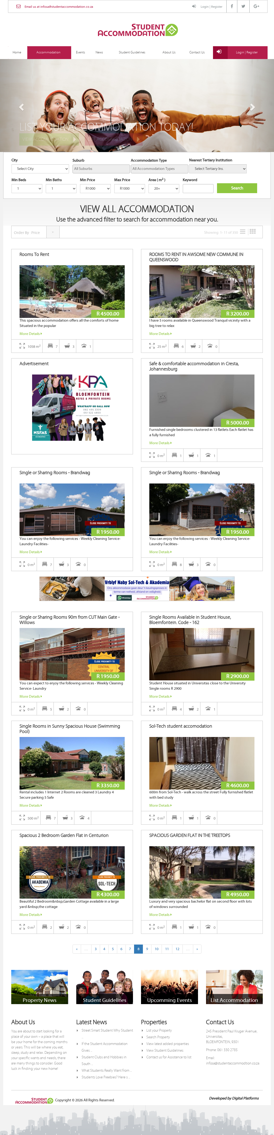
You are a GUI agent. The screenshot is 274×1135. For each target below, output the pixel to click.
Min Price (87, 180)
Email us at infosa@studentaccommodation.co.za (59, 7)
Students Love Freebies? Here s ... (106, 1077)
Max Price (122, 180)
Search (237, 188)
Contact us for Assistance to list (168, 1057)
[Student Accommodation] (138, 30)
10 (156, 949)
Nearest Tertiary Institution (210, 160)
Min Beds (19, 180)
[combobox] (101, 169)
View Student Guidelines (164, 1050)
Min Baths (54, 180)
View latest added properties (167, 1044)
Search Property (158, 1037)
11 (167, 949)
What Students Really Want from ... (107, 1070)
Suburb (78, 160)
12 (177, 949)
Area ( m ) (157, 179)
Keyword (190, 180)
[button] (20, 105)
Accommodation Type (149, 160)
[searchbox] (101, 168)
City (15, 160)
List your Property (159, 1030)
